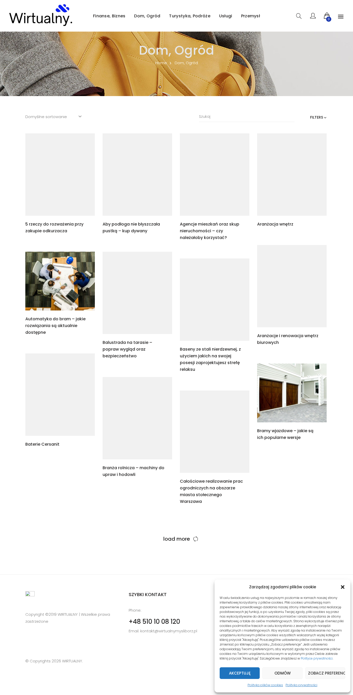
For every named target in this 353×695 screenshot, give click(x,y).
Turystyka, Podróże (189, 16)
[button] (342, 587)
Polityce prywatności (317, 658)
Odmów (282, 673)
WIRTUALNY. (72, 661)
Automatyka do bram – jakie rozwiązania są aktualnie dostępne (55, 325)
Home (161, 63)
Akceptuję (240, 673)
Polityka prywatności (301, 685)
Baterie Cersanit (42, 444)
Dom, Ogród (147, 16)
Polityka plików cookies (265, 685)
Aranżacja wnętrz (275, 224)
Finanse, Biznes (109, 16)
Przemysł (250, 16)
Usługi (225, 16)
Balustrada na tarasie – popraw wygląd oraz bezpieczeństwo (127, 349)
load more (176, 538)
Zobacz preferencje (326, 673)
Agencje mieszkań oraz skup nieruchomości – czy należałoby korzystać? (209, 231)
